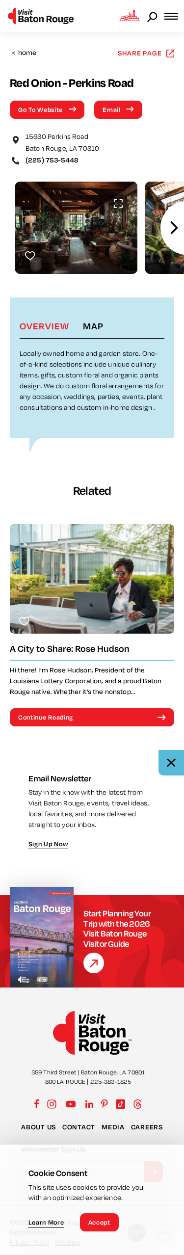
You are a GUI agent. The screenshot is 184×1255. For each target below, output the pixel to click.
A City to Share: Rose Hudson (70, 648)
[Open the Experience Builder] (129, 15)
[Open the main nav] (174, 16)
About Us (38, 1126)
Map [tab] (93, 326)
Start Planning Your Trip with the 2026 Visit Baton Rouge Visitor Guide (117, 928)
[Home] (41, 16)
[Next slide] (174, 228)
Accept (99, 1222)
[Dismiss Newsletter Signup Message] (171, 762)
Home (24, 52)
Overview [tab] (44, 326)
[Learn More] (93, 963)
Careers (147, 1126)
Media (113, 1126)
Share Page (140, 53)
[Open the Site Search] (153, 16)
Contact (78, 1126)
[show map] (16, 139)
